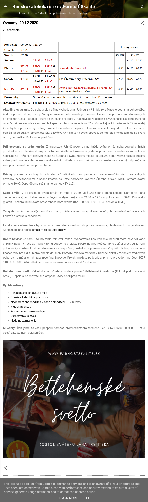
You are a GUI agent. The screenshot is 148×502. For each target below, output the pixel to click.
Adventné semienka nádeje (28, 311)
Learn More (68, 498)
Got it (86, 498)
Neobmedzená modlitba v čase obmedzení (38, 302)
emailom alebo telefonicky (48, 230)
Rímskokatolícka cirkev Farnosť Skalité (53, 6)
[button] (142, 24)
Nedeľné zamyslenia (23, 320)
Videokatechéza (21, 306)
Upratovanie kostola (23, 316)
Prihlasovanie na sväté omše (29, 293)
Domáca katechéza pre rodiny (30, 297)
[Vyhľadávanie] (142, 8)
